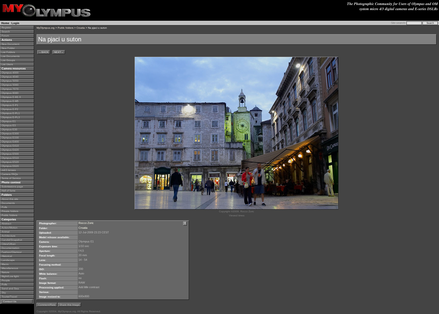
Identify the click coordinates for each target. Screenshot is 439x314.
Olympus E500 (10, 153)
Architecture (8, 235)
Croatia (80, 27)
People (6, 280)
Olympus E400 (10, 141)
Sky (4, 292)
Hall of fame (8, 190)
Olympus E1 (9, 121)
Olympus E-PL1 (11, 113)
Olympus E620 (10, 166)
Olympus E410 (10, 145)
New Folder (8, 48)
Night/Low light (10, 276)
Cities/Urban (9, 243)
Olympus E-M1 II (11, 97)
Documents (8, 203)
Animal (5, 231)
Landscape (8, 260)
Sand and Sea (10, 288)
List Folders (8, 52)
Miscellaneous (10, 268)
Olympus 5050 (10, 80)
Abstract (6, 223)
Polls (4, 207)
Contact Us (10, 301)
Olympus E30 (9, 129)
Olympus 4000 (10, 72)
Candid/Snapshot (12, 239)
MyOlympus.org (46, 27)
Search (6, 31)
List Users (7, 64)
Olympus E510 (10, 157)
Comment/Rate (47, 304)
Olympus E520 (10, 162)
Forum (5, 35)
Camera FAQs (10, 174)
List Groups (8, 60)
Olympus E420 (10, 149)
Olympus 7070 (10, 89)
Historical (7, 256)
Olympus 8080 (10, 93)
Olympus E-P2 (10, 109)
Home (5, 23)
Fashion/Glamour (12, 252)
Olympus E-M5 (10, 101)
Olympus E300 (10, 133)
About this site (10, 199)
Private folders (10, 211)
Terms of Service (11, 178)
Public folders (9, 215)
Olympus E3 (9, 125)
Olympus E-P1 (10, 105)
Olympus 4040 (10, 76)
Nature (5, 272)
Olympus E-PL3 (11, 117)
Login (15, 23)
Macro (5, 264)
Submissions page (12, 186)
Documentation (10, 248)
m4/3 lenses (9, 170)
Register (6, 27)
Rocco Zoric (86, 222)
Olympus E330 (10, 137)
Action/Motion (10, 227)
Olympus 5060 (10, 84)
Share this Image (69, 304)
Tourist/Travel (9, 296)
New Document (10, 44)
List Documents (11, 56)
